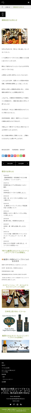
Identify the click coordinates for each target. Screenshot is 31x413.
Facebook (13, 404)
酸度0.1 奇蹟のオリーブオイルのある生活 (16, 260)
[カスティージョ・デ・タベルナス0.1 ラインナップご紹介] (15, 307)
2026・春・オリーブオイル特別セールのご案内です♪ (15, 199)
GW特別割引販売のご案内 (8, 271)
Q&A (4, 376)
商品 (3, 362)
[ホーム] (2, 6)
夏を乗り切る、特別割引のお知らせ (14, 220)
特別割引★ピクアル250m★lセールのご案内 (15, 186)
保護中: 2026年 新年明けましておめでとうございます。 (15, 264)
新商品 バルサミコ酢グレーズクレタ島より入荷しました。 (15, 214)
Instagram (17, 404)
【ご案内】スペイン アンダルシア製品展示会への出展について (15, 206)
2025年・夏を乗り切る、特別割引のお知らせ (12, 268)
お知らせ (7, 7)
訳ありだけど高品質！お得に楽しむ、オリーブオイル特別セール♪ (15, 244)
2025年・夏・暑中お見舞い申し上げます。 (15, 227)
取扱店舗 (4, 374)
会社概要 (4, 381)
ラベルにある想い (6, 367)
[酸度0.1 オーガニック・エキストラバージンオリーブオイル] (15, 331)
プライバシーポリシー (8, 379)
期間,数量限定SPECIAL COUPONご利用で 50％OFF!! (14, 274)
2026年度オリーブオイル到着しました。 (15, 192)
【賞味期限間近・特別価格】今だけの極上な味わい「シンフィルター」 (15, 178)
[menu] (28, 2)
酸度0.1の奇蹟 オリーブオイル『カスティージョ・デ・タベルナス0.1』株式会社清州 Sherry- (15, 391)
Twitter (10, 404)
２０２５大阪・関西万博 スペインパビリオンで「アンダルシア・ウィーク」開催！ (15, 236)
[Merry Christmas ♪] (22, 163)
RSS (20, 404)
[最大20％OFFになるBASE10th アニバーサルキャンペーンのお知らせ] (9, 163)
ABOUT (3, 365)
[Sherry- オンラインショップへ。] (15, 352)
